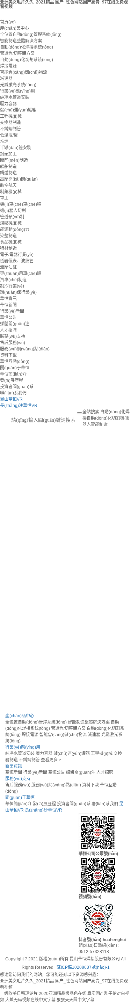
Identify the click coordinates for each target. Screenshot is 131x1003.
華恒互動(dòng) (14, 361)
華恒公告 (8, 317)
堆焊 (4, 141)
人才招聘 (8, 330)
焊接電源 (8, 66)
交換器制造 (10, 122)
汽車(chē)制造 (13, 279)
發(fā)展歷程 (11, 380)
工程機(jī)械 (11, 116)
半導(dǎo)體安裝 (15, 147)
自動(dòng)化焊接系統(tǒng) (26, 47)
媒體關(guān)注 (14, 323)
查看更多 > (51, 759)
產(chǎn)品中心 (14, 28)
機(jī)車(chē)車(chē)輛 (20, 204)
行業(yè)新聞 (12, 311)
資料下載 (8, 355)
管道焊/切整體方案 (17, 53)
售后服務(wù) (12, 342)
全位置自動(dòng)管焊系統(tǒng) (30, 34)
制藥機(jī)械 (11, 191)
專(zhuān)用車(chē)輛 (20, 273)
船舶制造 (8, 166)
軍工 (4, 198)
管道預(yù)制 (12, 217)
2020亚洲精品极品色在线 (62, 993)
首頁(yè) (8, 22)
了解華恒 (13, 670)
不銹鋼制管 (10, 128)
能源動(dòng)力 (14, 229)
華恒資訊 (8, 298)
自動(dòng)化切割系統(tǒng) (26, 59)
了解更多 (14, 510)
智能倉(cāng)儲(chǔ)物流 (23, 72)
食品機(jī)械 (11, 242)
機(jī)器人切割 (13, 210)
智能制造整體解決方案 (21, 40)
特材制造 (8, 248)
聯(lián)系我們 (13, 393)
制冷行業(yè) (12, 286)
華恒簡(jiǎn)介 (13, 374)
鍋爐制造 (8, 172)
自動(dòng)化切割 (103, 418)
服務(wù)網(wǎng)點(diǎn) (25, 349)
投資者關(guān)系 (17, 386)
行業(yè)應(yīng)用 (17, 91)
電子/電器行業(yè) (17, 254)
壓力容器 (8, 103)
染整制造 (8, 235)
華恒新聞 (8, 305)
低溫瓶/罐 (9, 135)
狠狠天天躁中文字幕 (75, 999)
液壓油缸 (8, 267)
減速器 (6, 78)
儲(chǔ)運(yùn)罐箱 (18, 110)
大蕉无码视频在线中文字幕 (30, 999)
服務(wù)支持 (12, 336)
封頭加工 (8, 154)
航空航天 (8, 185)
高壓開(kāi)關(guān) (19, 179)
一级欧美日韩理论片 (19, 993)
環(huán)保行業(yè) (18, 292)
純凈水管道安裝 (14, 97)
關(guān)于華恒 (14, 367)
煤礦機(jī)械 (11, 223)
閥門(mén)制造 (14, 160)
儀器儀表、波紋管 (17, 261)
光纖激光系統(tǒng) (18, 84)
